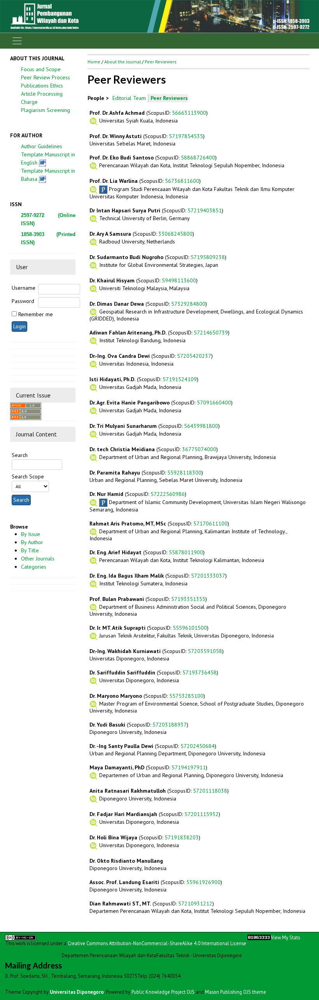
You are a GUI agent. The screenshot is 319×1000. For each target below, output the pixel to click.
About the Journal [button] (122, 62)
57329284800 (188, 303)
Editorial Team (129, 98)
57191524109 (180, 379)
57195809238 (208, 257)
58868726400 (198, 157)
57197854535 (186, 136)
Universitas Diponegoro (77, 992)
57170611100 (210, 523)
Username (23, 287)
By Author (32, 542)
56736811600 (182, 180)
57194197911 (189, 767)
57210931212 (195, 903)
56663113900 (189, 112)
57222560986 (168, 493)
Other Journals (37, 558)
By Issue (30, 534)
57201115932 (201, 814)
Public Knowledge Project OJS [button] (163, 992)
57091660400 (214, 402)
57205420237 (194, 355)
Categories (33, 566)
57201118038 (210, 790)
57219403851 (205, 210)
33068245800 (175, 233)
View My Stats (285, 937)
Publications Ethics (42, 85)
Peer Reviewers (160, 62)
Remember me (35, 314)
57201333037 (208, 575)
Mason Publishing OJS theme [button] (235, 992)
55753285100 (186, 695)
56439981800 (201, 425)
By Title (30, 550)
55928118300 (184, 472)
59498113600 (179, 280)
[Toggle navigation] (17, 41)
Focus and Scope (41, 69)
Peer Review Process (45, 77)
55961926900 (203, 882)
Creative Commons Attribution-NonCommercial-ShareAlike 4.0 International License (157, 943)
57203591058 (205, 651)
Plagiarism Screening (45, 110)
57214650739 (211, 332)
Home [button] (94, 62)
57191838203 (182, 837)
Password (23, 301)
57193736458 (199, 672)
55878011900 (186, 552)
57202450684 (198, 746)
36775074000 (199, 449)
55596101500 (190, 627)
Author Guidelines (41, 146)
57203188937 (169, 724)
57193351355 (188, 598)
